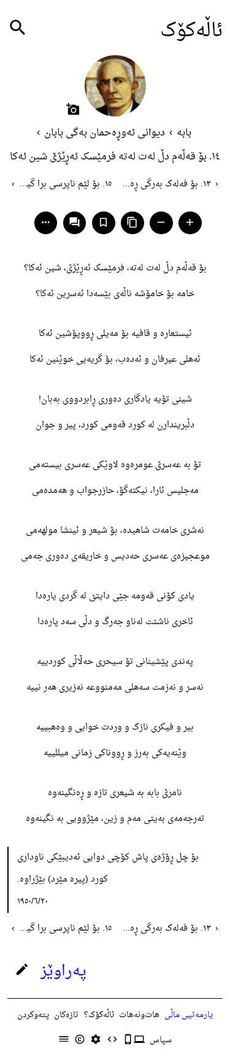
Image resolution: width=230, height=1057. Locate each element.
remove (161, 222)
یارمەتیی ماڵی (188, 1015)
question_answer (74, 222)
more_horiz (46, 222)
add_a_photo (73, 109)
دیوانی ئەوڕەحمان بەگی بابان (104, 133)
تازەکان (66, 1015)
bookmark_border (103, 222)
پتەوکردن (33, 1015)
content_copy (132, 222)
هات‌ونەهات (139, 1015)
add (190, 222)
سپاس (161, 1040)
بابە (184, 133)
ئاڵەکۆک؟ (99, 1015)
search (17, 28)
